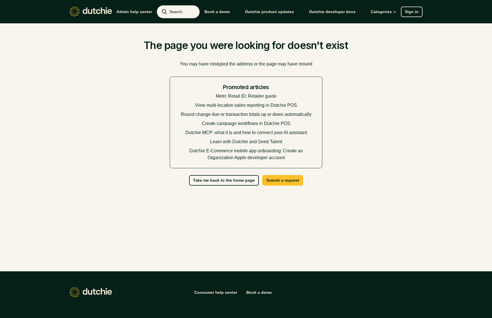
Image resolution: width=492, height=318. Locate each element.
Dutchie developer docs (332, 11)
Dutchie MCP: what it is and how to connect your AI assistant (246, 132)
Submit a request (282, 180)
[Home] (90, 12)
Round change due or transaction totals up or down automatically (246, 114)
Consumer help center (215, 292)
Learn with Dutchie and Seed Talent (246, 141)
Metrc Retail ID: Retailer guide (246, 96)
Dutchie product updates (269, 11)
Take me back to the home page (224, 180)
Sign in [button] (412, 11)
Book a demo (217, 11)
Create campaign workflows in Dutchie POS (246, 123)
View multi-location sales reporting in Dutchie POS (246, 105)
